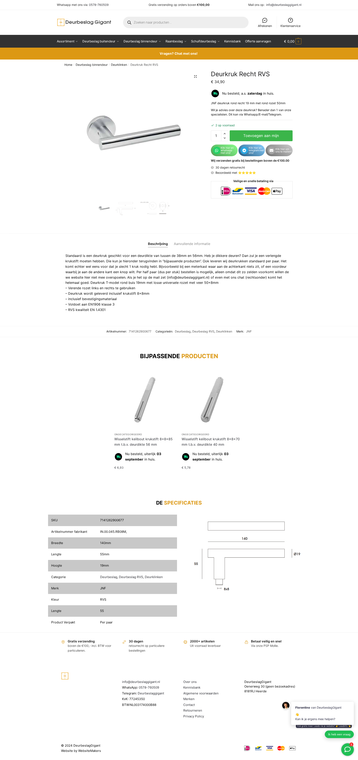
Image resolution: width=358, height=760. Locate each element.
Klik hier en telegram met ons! (256, 150)
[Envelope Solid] (271, 150)
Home (68, 64)
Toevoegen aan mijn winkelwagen (261, 137)
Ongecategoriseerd (128, 434)
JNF (249, 331)
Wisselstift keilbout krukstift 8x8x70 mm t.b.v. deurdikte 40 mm (211, 442)
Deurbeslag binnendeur (92, 64)
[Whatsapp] (216, 150)
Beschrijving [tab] (158, 244)
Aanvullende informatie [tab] (192, 244)
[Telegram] (244, 150)
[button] (195, 76)
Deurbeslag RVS (203, 331)
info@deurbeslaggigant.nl (283, 4)
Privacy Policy (193, 716)
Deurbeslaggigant (151, 693)
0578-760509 (99, 4)
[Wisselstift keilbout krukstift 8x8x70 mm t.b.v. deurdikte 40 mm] (212, 399)
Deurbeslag (183, 331)
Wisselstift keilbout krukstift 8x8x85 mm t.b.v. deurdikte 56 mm (143, 442)
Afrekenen (265, 26)
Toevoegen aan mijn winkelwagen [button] (145, 476)
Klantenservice (290, 26)
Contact (189, 705)
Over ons (190, 682)
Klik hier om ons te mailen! (283, 150)
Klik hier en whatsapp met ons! (227, 150)
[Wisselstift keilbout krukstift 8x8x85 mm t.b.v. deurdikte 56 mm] (144, 399)
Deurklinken (119, 64)
